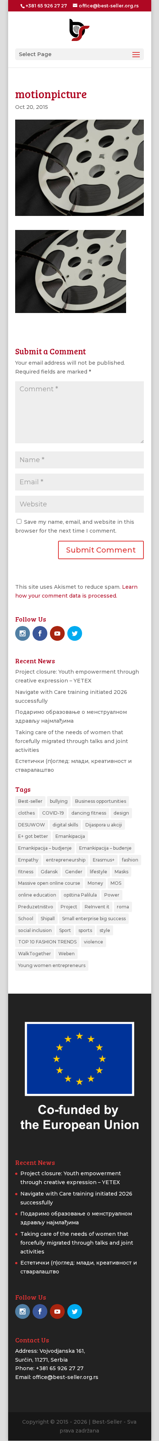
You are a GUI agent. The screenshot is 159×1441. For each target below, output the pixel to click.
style (104, 930)
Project (69, 906)
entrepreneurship (65, 860)
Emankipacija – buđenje (105, 848)
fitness (25, 871)
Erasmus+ (104, 860)
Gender (73, 871)
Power (111, 895)
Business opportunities (100, 801)
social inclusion (35, 930)
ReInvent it (97, 906)
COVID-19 (53, 813)
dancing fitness (88, 813)
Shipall (48, 918)
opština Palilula (80, 895)
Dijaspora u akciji (103, 825)
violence (93, 942)
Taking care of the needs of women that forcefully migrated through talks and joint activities (71, 741)
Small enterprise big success (94, 918)
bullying (59, 801)
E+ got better (33, 836)
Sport (65, 930)
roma (123, 906)
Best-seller (30, 801)
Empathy (28, 860)
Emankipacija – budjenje (45, 848)
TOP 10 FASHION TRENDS (47, 942)
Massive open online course (49, 883)
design (121, 813)
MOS (116, 883)
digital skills (65, 825)
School (25, 918)
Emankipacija (70, 836)
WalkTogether (34, 953)
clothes (26, 813)
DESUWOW (31, 825)
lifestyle (98, 871)
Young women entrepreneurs (51, 965)
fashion (130, 860)
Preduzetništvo (35, 906)
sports (85, 930)
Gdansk (49, 871)
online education (37, 895)
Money (95, 883)
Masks (121, 871)
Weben (66, 953)
